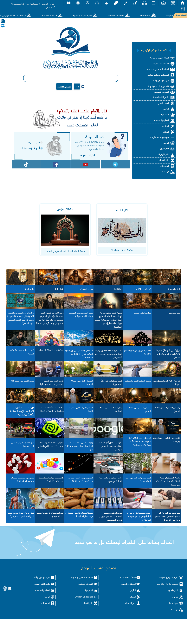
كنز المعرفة (94, 137)
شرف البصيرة (174, 289)
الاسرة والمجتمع (161, 92)
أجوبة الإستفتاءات (30, 148)
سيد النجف (33, 142)
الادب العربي (163, 103)
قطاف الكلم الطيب (142, 313)
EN (3, 21)
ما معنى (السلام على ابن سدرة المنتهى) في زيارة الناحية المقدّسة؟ (79, 354)
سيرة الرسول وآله (161, 80)
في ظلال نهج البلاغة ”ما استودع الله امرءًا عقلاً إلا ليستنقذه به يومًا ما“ (140, 442)
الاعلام (166, 132)
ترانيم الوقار (29, 289)
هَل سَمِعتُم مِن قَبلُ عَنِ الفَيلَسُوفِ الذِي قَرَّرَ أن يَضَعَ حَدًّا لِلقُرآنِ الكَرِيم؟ (22, 411)
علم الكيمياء (163, 154)
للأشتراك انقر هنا (88, 155)
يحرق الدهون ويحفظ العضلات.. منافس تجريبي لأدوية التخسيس (110, 516)
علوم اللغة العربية (161, 97)
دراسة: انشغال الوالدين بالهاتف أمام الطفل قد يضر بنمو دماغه (167, 481)
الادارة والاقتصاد (161, 120)
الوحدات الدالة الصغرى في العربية (20, 15)
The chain (154, 15)
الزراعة (166, 143)
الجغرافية (165, 114)
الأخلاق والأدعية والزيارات (157, 86)
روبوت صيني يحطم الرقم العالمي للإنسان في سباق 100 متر (79, 446)
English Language (159, 137)
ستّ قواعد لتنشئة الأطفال (51, 350)
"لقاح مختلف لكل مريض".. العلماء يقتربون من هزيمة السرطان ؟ (139, 516)
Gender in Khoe (125, 15)
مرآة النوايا (117, 289)
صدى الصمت (86, 289)
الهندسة (165, 172)
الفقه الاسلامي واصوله (158, 69)
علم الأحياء (164, 160)
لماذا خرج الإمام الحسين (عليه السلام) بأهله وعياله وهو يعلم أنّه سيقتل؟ (108, 354)
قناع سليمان (174, 313)
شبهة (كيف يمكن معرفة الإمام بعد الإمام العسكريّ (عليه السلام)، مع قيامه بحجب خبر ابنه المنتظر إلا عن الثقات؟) (108, 320)
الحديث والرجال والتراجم (158, 75)
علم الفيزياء (164, 148)
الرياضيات (164, 166)
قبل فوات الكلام (143, 289)
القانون (165, 126)
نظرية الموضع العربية (91, 15)
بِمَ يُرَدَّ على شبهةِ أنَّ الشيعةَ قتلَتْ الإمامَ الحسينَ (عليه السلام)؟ (168, 354)
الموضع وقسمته (58, 15)
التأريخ (166, 109)
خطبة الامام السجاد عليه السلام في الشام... (65, 251)
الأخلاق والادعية (128, 584)
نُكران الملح (59, 289)
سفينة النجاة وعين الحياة (122, 250)
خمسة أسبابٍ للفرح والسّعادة (138, 381)
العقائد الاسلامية (161, 63)
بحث (77, 86)
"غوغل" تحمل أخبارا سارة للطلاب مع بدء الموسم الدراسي (110, 446)
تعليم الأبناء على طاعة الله (22, 381)
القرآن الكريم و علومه (159, 58)
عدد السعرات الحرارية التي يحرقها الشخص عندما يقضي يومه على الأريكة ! (167, 516)
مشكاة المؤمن (65, 209)
